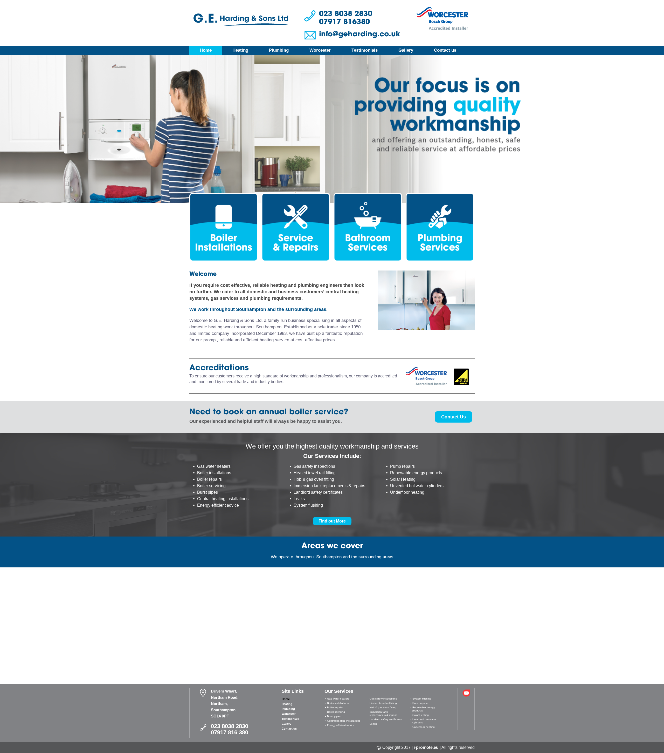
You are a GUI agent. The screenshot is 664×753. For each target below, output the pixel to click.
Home (206, 50)
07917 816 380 (229, 732)
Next (657, 122)
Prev (7, 122)
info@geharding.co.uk (359, 33)
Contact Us (453, 416)
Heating (240, 50)
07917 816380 (344, 21)
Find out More (332, 521)
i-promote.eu (426, 747)
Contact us (445, 50)
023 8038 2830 (345, 13)
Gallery (405, 50)
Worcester (320, 50)
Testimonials (364, 50)
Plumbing (279, 50)
